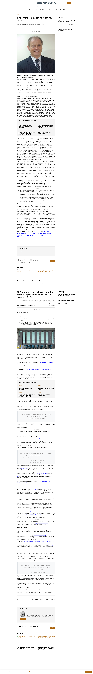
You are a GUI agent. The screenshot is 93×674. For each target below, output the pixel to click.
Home (18, 14)
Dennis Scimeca (20, 355)
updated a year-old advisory (40, 522)
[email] (39, 31)
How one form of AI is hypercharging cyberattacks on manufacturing (37, 485)
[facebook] (32, 31)
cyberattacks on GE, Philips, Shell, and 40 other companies (35, 503)
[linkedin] (34, 31)
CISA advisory (51, 532)
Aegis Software (47, 227)
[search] (20, 3)
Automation (49, 9)
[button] (18, 3)
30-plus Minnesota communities (41, 510)
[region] (46, 672)
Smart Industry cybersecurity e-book (31, 500)
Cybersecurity (42, 9)
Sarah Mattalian (24, 463)
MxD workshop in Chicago (42, 464)
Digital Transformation (33, 9)
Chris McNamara (20, 28)
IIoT (53, 9)
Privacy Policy (31, 671)
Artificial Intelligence (60, 9)
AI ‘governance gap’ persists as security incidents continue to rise (37, 429)
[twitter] (36, 31)
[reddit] (38, 31)
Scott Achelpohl (20, 300)
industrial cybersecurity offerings (38, 579)
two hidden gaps (24, 459)
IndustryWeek (35, 478)
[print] (54, 31)
